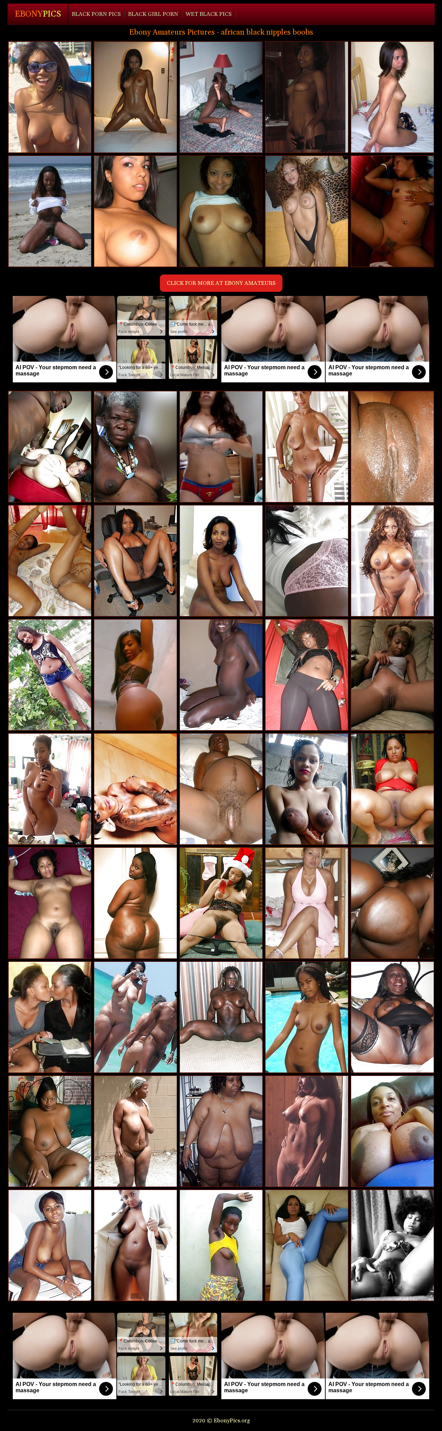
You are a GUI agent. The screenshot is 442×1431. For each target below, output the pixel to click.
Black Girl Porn (153, 14)
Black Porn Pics (96, 14)
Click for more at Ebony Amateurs (221, 283)
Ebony (38, 14)
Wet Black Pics (208, 14)
